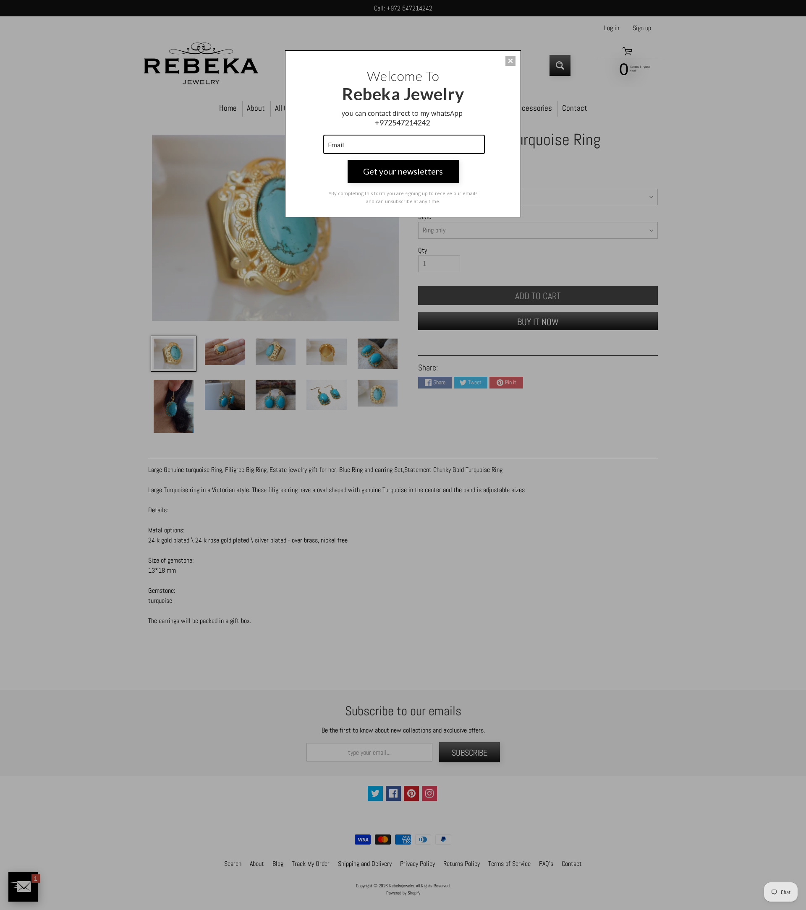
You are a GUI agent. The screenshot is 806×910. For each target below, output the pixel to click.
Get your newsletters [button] (403, 171)
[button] (510, 61)
